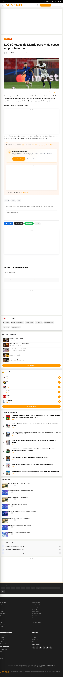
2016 (52, 588)
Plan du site (23, 667)
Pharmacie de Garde (36, 613)
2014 (3, 591)
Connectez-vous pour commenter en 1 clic (25, 280)
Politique (2, 605)
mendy (13, 200)
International (2, 613)
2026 (3, 588)
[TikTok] (61, 1)
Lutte (1, 622)
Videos (1, 626)
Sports (1, 618)
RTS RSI (1, 658)
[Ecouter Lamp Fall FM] (59, 401)
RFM (1, 651)
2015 (57, 588)
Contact (34, 637)
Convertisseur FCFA (36, 605)
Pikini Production (3, 643)
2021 (28, 588)
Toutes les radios (31, 406)
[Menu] (2, 5)
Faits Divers (2, 624)
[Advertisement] (31, 22)
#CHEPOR (34, 145)
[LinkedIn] (47, 647)
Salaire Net (34, 609)
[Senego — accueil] (14, 5)
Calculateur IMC (35, 615)
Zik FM (1, 654)
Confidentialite (35, 639)
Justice (1, 609)
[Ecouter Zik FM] (59, 382)
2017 (47, 588)
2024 (13, 588)
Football (1, 620)
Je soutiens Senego (18, 159)
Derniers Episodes (4, 635)
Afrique (1, 628)
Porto (19, 200)
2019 (38, 588)
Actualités (8, 38)
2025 (8, 588)
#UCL (23, 145)
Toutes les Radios (3, 649)
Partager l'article (31, 158)
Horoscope (34, 618)
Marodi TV (2, 637)
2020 (33, 588)
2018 (43, 588)
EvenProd (2, 639)
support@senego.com (50, 665)
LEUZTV (1, 641)
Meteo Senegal (35, 607)
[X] (37, 647)
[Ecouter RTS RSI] (59, 396)
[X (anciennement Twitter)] (55, 1)
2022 (23, 588)
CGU (33, 641)
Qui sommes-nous (36, 635)
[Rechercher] (37, 5)
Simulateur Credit (36, 620)
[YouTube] (58, 1)
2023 (18, 588)
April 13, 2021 (25, 192)
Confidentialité (39, 667)
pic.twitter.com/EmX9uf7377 (45, 145)
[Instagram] (44, 647)
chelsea (7, 200)
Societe (1, 607)
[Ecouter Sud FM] (59, 387)
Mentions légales (29, 667)
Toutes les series (31, 365)
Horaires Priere (35, 611)
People (1, 615)
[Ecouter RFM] (59, 377)
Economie (2, 611)
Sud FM (1, 656)
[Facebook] (52, 1)
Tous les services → (36, 622)
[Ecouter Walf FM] (59, 392)
